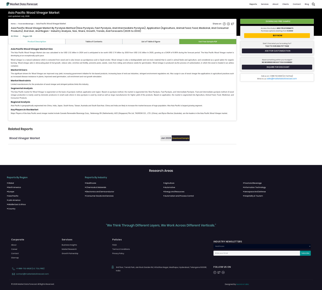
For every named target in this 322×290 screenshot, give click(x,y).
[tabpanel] (122, 81)
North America (14, 187)
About (275, 4)
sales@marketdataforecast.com (282, 78)
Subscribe (305, 253)
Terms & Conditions (121, 249)
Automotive (169, 187)
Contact (297, 4)
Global (10, 183)
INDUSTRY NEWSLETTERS (227, 241)
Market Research (69, 249)
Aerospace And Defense (254, 191)
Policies (117, 239)
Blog (307, 4)
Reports (253, 4)
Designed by (237, 284)
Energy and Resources (173, 191)
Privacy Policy (118, 253)
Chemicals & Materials (95, 187)
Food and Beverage (25, 24)
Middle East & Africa (16, 204)
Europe (10, 191)
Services (265, 4)
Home (13, 24)
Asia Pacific (12, 196)
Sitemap (15, 257)
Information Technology (254, 187)
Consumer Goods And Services (99, 196)
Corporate (17, 239)
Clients (285, 4)
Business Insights (69, 245)
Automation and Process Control (178, 196)
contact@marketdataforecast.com (32, 274)
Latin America (13, 200)
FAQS (114, 245)
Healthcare (90, 183)
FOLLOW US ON (222, 267)
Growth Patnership (70, 253)
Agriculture (168, 183)
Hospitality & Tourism (253, 196)
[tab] (36, 41)
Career (14, 249)
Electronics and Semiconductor (99, 191)
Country (11, 208)
